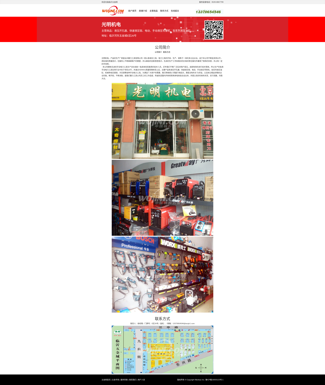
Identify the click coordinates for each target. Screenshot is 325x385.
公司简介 (158, 52)
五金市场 (115, 380)
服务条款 (124, 380)
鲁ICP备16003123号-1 (214, 380)
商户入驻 (141, 380)
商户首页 (132, 11)
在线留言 (175, 11)
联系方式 (164, 11)
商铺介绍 (143, 11)
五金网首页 (106, 380)
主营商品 (154, 11)
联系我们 (132, 380)
